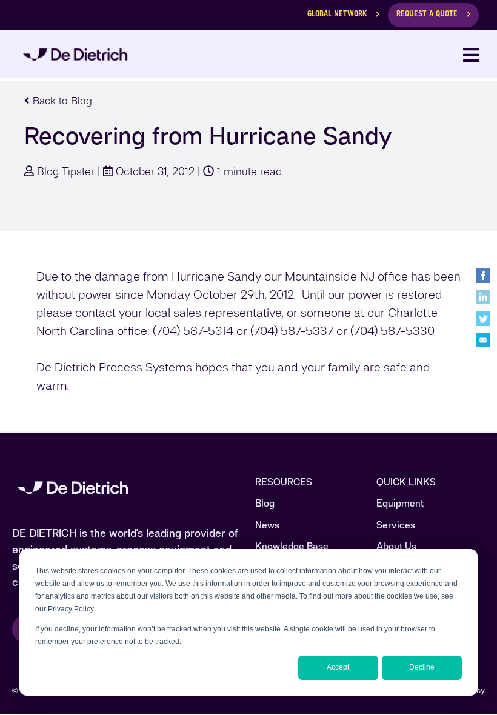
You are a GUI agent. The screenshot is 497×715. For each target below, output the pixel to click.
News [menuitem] (267, 525)
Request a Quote (427, 15)
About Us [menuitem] (396, 546)
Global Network (337, 15)
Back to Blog (61, 100)
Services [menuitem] (395, 525)
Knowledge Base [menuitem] (292, 546)
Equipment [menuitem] (400, 503)
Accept (338, 667)
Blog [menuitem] (265, 503)
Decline (422, 667)
